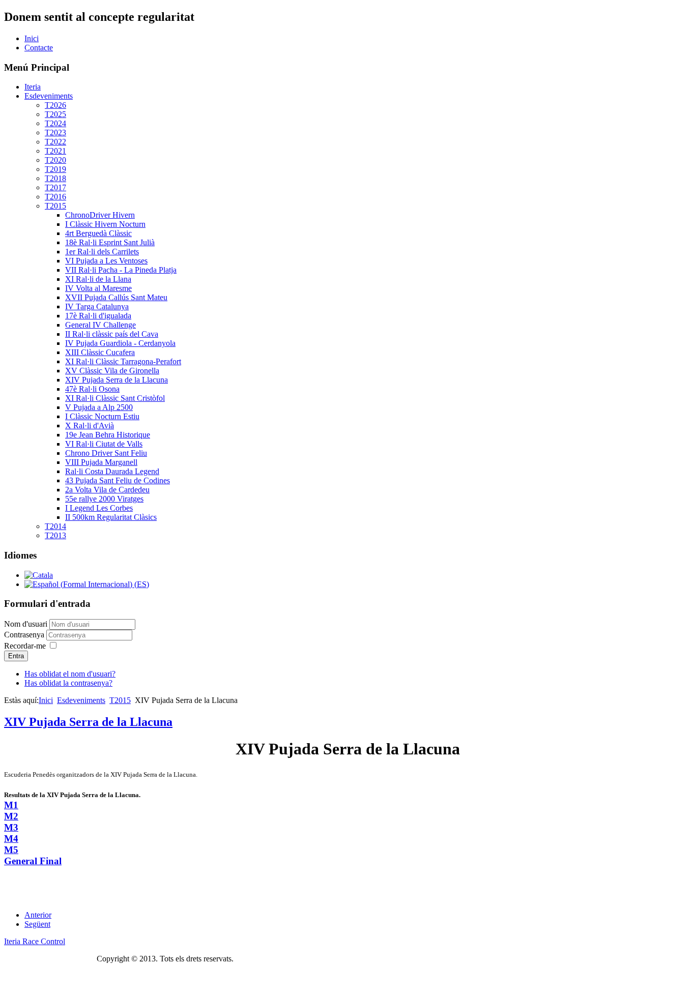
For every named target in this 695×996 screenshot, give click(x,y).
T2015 (55, 205)
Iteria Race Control (34, 941)
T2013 (55, 535)
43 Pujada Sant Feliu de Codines (117, 480)
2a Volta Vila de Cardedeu (107, 489)
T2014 (55, 526)
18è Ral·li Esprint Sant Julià (110, 242)
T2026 (55, 105)
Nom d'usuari (25, 624)
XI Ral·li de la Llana (98, 279)
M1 (11, 805)
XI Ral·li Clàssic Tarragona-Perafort (123, 361)
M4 (11, 838)
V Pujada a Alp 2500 (99, 407)
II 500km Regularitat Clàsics (111, 517)
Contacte (38, 47)
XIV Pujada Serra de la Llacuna (116, 379)
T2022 (55, 141)
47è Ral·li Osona (92, 389)
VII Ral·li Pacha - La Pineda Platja (121, 270)
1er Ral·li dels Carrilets (102, 251)
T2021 (55, 151)
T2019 (55, 169)
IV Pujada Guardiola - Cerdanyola (120, 343)
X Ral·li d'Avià (89, 425)
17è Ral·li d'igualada (98, 315)
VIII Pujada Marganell (101, 462)
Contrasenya (25, 634)
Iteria (32, 86)
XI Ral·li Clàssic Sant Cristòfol (115, 398)
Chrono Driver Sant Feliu (106, 453)
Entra (16, 656)
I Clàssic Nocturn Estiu (102, 416)
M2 (11, 816)
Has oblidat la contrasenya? (68, 683)
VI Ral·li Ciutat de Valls (103, 444)
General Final (33, 861)
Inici (31, 38)
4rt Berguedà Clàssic (98, 233)
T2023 (55, 132)
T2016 (55, 196)
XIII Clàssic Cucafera (100, 352)
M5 (11, 849)
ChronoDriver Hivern (100, 215)
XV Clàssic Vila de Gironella (112, 370)
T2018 (55, 178)
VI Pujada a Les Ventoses (106, 260)
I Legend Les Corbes (99, 508)
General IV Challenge (100, 324)
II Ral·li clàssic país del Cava (111, 334)
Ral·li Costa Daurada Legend (112, 471)
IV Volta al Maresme (98, 288)
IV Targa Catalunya (97, 306)
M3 (11, 827)
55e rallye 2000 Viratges (104, 498)
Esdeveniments (48, 96)
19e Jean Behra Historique (107, 434)
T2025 (55, 114)
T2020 (55, 160)
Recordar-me (25, 645)
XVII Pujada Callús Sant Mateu (116, 297)
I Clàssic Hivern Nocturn (105, 224)
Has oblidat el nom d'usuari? (69, 673)
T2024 (55, 123)
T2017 (55, 187)
